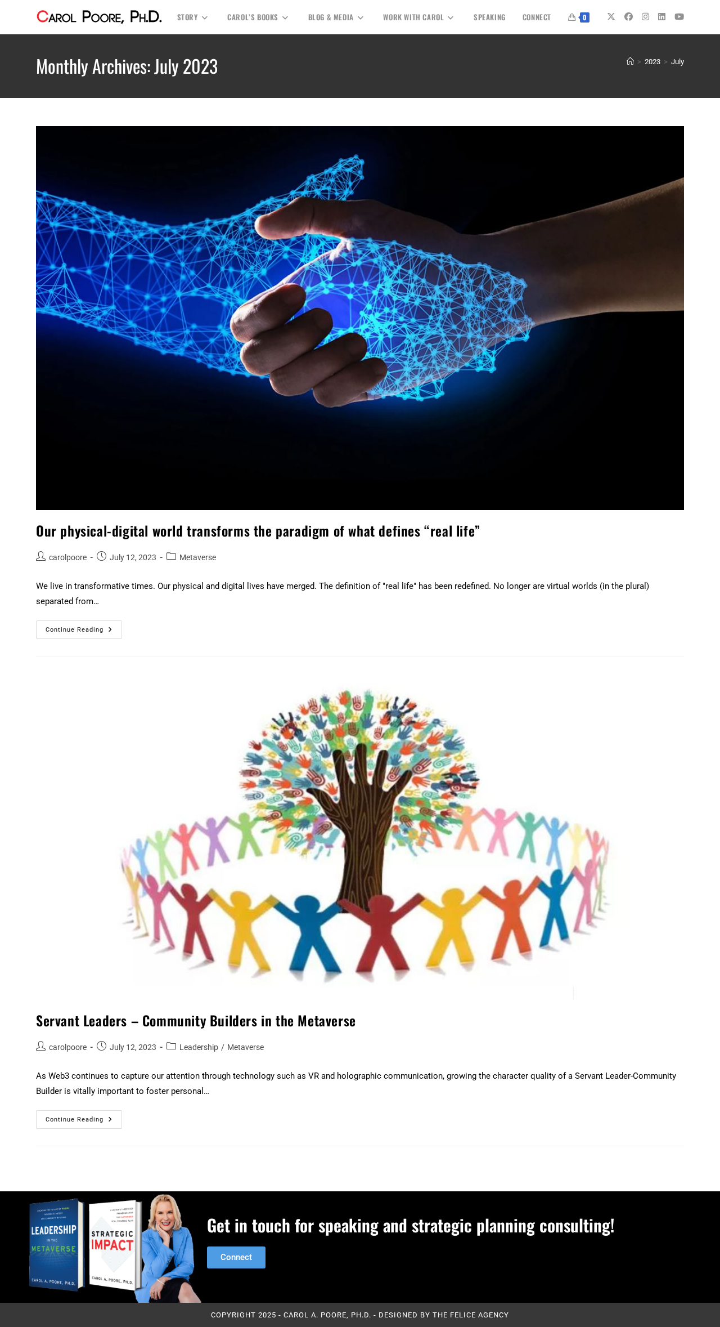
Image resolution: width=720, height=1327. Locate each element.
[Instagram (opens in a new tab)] (645, 16)
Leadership (198, 1047)
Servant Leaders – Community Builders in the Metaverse (196, 1020)
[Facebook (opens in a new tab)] (628, 16)
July (677, 61)
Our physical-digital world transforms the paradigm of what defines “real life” (258, 530)
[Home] (630, 61)
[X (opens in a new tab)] (611, 16)
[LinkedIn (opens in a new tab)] (662, 16)
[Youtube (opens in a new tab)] (679, 16)
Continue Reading (84, 626)
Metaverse (197, 557)
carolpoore (68, 557)
